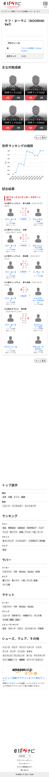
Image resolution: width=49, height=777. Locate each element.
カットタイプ (30, 506)
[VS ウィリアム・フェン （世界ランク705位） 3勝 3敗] (36, 85)
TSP (15, 571)
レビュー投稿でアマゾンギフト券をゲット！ (24, 679)
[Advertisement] (24, 399)
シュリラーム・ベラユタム (38, 300)
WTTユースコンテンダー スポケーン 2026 (23, 198)
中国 (10, 497)
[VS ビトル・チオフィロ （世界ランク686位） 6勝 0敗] (36, 115)
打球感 (40, 628)
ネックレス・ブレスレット (14, 655)
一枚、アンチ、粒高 (29, 580)
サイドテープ (39, 655)
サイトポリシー (24, 763)
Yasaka (30, 571)
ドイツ (16, 497)
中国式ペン (27, 615)
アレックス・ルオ (38, 220)
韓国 (23, 497)
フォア (41, 528)
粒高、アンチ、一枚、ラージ (31, 532)
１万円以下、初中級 (36, 540)
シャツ (38, 647)
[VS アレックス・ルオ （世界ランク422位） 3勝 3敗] (13, 115)
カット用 (37, 615)
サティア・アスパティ (38, 347)
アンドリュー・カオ (38, 325)
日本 (4, 497)
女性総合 (21, 528)
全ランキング (8, 540)
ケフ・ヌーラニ (10, 220)
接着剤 (22, 659)
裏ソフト (6, 580)
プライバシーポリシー (24, 760)
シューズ (6, 647)
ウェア (14, 647)
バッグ (12, 651)
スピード (12, 628)
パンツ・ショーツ (26, 647)
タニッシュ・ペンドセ (38, 246)
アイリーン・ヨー (10, 347)
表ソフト (13, 532)
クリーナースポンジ (35, 659)
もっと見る (40, 137)
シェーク (6, 506)
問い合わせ (24, 770)
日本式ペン (16, 615)
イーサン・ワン (38, 273)
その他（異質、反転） (12, 619)
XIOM (37, 571)
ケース (5, 651)
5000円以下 (31, 528)
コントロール (30, 628)
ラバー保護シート (10, 659)
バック (5, 532)
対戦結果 (23, 219)
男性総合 (12, 528)
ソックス (21, 651)
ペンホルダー (17, 506)
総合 (4, 528)
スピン (20, 628)
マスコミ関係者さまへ (24, 767)
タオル (29, 651)
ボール (29, 655)
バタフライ (7, 571)
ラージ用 (6, 584)
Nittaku (22, 571)
